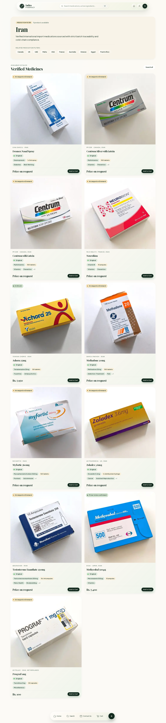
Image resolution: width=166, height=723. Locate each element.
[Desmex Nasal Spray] (46, 108)
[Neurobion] (119, 213)
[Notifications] (134, 6)
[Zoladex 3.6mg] (119, 422)
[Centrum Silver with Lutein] (119, 108)
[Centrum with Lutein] (46, 213)
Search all (149, 67)
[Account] (139, 6)
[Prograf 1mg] (46, 631)
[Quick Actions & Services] (111, 716)
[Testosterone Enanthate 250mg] (46, 527)
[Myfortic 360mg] (46, 422)
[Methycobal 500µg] (119, 527)
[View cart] (145, 6)
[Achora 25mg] (46, 318)
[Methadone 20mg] (119, 318)
